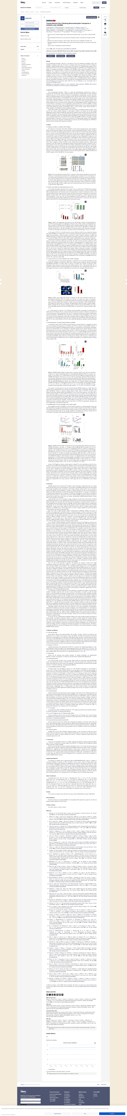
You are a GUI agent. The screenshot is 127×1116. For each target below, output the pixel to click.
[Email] (47, 995)
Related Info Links (25, 35)
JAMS (80, 1104)
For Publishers (67, 1101)
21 (53, 528)
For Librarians (67, 1099)
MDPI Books (81, 1096)
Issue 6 (37, 11)
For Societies (67, 1102)
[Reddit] (60, 995)
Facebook (95, 1096)
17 (48, 471)
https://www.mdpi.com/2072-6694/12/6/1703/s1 (75, 760)
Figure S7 (56, 475)
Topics (50, 2)
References (24, 75)
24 (49, 545)
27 (68, 560)
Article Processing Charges (55, 1094)
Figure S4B (60, 256)
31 (48, 600)
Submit (104, 2)
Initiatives (75, 2)
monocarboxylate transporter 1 (58, 84)
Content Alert (103, 1084)
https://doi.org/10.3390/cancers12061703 (67, 48)
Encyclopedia (81, 1102)
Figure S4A (83, 251)
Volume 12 (32, 11)
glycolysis (81, 84)
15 (63, 407)
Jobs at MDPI (52, 1101)
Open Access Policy (54, 1097)
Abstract (23, 58)
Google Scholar (64, 814)
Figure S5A (53, 338)
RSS (98, 1084)
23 (51, 542)
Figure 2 (63, 190)
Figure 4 (81, 325)
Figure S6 (65, 402)
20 (52, 515)
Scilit (74, 814)
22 (84, 536)
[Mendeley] (62, 995)
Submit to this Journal (29, 22)
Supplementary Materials (27, 67)
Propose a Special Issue (30, 29)
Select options (24, 1099)
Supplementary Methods (87, 647)
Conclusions (24, 66)
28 (56, 583)
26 (54, 551)
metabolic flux (57, 85)
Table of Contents (25, 55)
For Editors (66, 1097)
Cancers (27, 11)
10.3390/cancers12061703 (45, 11)
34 (54, 698)
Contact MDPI (52, 1099)
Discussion (24, 63)
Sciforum (81, 1094)
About (82, 2)
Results (23, 61)
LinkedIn (95, 1094)
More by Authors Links (26, 39)
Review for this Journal (29, 25)
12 (47, 251)
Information (57, 2)
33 (57, 612)
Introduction (24, 59)
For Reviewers (67, 1096)
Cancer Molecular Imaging (70, 53)
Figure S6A (89, 395)
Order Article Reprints (91, 17)
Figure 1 (61, 130)
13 (78, 266)
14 (61, 407)
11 (71, 240)
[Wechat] (57, 995)
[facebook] (55, 995)
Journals (44, 2)
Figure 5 (55, 409)
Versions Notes (71, 56)
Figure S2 (66, 181)
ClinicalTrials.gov (54, 106)
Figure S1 (66, 140)
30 (47, 600)
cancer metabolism (70, 84)
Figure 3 (79, 263)
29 (94, 586)
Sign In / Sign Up (96, 2)
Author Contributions (26, 69)
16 (47, 471)
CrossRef (70, 814)
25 (59, 545)
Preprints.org (81, 1097)
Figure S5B (88, 389)
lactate (77, 84)
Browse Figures (60, 56)
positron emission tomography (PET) (69, 85)
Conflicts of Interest (25, 73)
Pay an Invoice (53, 1096)
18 (68, 500)
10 (84, 115)
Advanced (103, 7)
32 (49, 600)
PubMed (86, 819)
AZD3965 (87, 84)
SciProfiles (81, 1101)
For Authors (66, 1094)
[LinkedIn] (52, 995)
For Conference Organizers (70, 1104)
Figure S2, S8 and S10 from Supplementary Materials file (78, 656)
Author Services (66, 2)
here (53, 1028)
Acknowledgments (25, 72)
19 (61, 502)
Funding (23, 70)
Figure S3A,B (63, 197)
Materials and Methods (26, 64)
